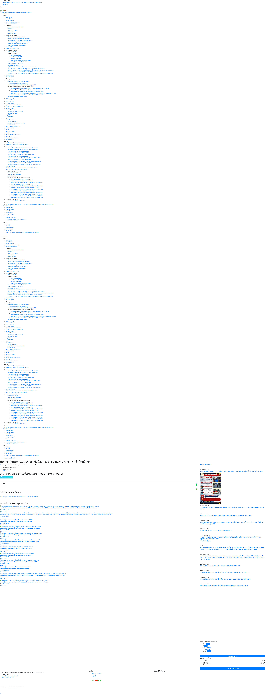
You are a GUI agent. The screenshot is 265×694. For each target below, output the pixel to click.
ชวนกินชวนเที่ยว (10, 209)
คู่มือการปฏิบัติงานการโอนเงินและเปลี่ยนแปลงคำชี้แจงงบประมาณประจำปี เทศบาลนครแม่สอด (31, 70)
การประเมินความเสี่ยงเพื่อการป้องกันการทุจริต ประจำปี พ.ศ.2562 (27, 182)
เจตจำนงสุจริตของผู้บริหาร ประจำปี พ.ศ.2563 (22, 184)
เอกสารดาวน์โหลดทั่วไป (11, 220)
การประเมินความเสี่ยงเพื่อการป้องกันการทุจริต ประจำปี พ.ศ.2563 (27, 186)
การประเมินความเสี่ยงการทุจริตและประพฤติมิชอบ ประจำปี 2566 (27, 192)
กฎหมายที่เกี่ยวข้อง (10, 166)
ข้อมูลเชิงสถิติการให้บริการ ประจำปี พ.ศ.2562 (19, 162)
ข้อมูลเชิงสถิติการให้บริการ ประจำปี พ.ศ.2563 (19, 159)
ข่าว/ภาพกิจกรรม (10, 103)
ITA (6, 202)
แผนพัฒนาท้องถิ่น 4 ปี (16, 57)
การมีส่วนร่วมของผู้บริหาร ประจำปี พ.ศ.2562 (22, 181)
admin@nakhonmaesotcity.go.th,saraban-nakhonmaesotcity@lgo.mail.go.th (22, 2)
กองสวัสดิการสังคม (10, 131)
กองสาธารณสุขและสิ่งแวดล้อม (13, 126)
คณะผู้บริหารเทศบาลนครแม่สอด (16, 27)
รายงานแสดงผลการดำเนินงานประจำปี (17, 96)
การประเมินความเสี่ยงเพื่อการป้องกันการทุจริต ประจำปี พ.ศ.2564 (27, 189)
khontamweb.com (12, 688)
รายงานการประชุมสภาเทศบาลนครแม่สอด (18, 42)
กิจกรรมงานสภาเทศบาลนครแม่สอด (17, 45)
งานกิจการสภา (12, 124)
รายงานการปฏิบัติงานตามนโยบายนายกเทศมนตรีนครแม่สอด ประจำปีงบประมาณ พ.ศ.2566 (30, 73)
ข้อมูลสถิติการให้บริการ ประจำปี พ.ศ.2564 (18, 156)
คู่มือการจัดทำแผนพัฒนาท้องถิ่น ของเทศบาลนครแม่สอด (22, 66)
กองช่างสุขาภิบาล (10, 128)
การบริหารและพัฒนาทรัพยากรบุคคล (14, 143)
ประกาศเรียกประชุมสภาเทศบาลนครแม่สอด (18, 38)
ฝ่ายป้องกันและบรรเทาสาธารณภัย (16, 123)
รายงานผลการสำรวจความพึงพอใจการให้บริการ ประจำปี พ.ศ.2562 (24, 164)
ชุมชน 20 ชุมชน (10, 76)
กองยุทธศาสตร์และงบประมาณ (13, 134)
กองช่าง (7, 133)
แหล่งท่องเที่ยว (9, 207)
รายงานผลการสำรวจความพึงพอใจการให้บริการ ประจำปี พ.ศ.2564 (24, 158)
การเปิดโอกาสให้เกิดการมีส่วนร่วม (16, 201)
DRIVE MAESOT (10, 108)
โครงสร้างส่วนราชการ (11, 23)
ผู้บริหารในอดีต (12, 33)
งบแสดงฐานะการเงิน (13, 65)
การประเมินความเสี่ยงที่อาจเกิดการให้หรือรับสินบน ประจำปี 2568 (27, 196)
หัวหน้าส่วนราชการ (13, 30)
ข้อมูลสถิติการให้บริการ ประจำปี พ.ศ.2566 (18, 151)
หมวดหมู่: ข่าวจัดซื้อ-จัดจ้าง (9, 458)
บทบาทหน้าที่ (9, 47)
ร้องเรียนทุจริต (9, 229)
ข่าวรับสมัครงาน (10, 101)
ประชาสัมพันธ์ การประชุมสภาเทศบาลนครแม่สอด (20, 40)
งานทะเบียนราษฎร (12, 121)
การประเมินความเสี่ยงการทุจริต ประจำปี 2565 (22, 191)
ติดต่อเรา (8, 225)
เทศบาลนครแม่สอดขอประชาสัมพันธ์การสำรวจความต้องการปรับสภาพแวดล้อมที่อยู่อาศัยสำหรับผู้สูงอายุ (231, 471)
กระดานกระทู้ (9, 230)
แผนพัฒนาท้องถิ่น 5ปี (16, 55)
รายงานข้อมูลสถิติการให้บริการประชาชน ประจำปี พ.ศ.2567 (23, 149)
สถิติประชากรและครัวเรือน (12, 48)
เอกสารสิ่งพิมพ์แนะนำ (11, 217)
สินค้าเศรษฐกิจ (9, 212)
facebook (5, 4)
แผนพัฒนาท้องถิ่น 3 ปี (16, 58)
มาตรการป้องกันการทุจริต (14, 174)
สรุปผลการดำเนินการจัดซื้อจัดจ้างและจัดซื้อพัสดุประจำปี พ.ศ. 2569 (27, 91)
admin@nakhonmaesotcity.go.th (10, 675)
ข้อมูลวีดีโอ (8, 114)
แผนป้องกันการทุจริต (13, 172)
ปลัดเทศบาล (11, 28)
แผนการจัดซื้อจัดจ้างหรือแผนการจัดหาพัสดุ (18, 81)
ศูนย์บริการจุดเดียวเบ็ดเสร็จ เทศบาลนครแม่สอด (17, 144)
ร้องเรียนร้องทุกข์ (10, 227)
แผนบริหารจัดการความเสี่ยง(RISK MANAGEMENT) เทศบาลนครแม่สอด (25, 71)
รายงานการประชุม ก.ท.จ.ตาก (15, 111)
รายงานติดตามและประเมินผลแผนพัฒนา (21, 60)
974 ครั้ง (5, 471)
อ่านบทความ (3, 511)
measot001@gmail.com (8, 677)
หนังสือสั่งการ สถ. (12, 113)
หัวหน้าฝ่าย (11, 32)
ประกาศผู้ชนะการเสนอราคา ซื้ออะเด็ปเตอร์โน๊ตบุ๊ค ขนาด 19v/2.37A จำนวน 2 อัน (224, 572)
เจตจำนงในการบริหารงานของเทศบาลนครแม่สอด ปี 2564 (25, 187)
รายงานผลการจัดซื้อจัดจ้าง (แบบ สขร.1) (18, 83)
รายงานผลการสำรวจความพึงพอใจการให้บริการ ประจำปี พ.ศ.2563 (24, 161)
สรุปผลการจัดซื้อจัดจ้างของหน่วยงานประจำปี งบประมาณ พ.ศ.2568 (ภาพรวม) (30, 88)
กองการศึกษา (9, 136)
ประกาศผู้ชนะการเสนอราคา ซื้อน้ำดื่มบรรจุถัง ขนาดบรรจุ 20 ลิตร (220, 566)
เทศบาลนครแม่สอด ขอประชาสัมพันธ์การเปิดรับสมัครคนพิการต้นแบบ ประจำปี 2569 (225, 515)
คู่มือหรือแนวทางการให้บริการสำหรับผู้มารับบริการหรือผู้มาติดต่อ (21, 167)
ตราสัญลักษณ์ (9, 18)
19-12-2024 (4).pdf (7, 477)
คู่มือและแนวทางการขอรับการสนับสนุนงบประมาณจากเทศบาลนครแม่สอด (26, 68)
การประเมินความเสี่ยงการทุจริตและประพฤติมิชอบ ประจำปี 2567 (27, 194)
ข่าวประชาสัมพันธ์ (10, 100)
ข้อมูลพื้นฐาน (9, 17)
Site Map (8, 224)
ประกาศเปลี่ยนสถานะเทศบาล (13, 22)
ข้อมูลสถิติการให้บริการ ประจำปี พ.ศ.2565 (18, 153)
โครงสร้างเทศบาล (10, 20)
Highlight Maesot (10, 98)
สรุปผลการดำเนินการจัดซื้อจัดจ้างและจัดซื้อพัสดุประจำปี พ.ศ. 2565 (27, 95)
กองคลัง (7, 129)
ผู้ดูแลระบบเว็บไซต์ (96, 673)
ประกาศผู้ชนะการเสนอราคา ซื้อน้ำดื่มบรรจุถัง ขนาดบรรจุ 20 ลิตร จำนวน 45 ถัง (224, 586)
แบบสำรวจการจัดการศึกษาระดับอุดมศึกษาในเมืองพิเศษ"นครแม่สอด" (22, 232)
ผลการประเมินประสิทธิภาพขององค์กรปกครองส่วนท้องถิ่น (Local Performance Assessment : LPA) (30, 204)
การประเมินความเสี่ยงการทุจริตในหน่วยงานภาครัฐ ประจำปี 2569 (27, 197)
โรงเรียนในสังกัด (10, 75)
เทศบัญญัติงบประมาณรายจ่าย (15, 63)
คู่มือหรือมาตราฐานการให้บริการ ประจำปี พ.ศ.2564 (21, 154)
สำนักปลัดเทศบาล (10, 119)
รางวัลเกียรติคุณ (9, 116)
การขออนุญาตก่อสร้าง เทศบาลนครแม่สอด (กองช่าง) (216, 530)
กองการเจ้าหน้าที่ (10, 139)
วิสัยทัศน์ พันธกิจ (12, 52)
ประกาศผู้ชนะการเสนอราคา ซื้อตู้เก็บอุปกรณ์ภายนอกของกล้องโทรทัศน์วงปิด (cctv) (225, 579)
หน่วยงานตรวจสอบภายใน (12, 138)
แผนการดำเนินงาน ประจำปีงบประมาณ (17, 62)
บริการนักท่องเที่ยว (7, 206)
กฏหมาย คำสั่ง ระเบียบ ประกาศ (13, 105)
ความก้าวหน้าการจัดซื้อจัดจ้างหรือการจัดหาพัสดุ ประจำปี (22, 85)
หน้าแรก (5, 13)
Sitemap (94, 675)
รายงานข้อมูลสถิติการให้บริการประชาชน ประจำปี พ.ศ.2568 (23, 148)
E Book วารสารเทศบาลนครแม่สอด (14, 106)
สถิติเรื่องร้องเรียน (12, 176)
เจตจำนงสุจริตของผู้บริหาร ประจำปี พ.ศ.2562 (22, 179)
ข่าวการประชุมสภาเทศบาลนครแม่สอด (17, 43)
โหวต (208, 644)
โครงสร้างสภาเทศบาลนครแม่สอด (16, 37)
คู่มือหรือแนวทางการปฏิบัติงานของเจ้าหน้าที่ (16, 169)
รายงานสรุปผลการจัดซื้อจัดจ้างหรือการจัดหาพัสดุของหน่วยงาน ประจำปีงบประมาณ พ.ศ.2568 (33, 93)
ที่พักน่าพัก (8, 211)
